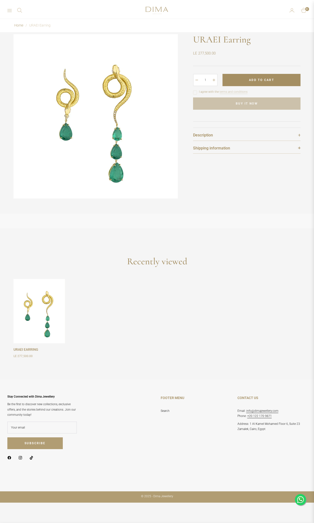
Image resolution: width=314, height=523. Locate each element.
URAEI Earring (25, 349)
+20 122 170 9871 (259, 416)
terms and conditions (234, 92)
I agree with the (223, 92)
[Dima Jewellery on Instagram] (21, 457)
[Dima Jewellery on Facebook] (10, 457)
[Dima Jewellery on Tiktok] (32, 457)
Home (18, 25)
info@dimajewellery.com (262, 411)
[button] (20, 10)
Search (165, 411)
